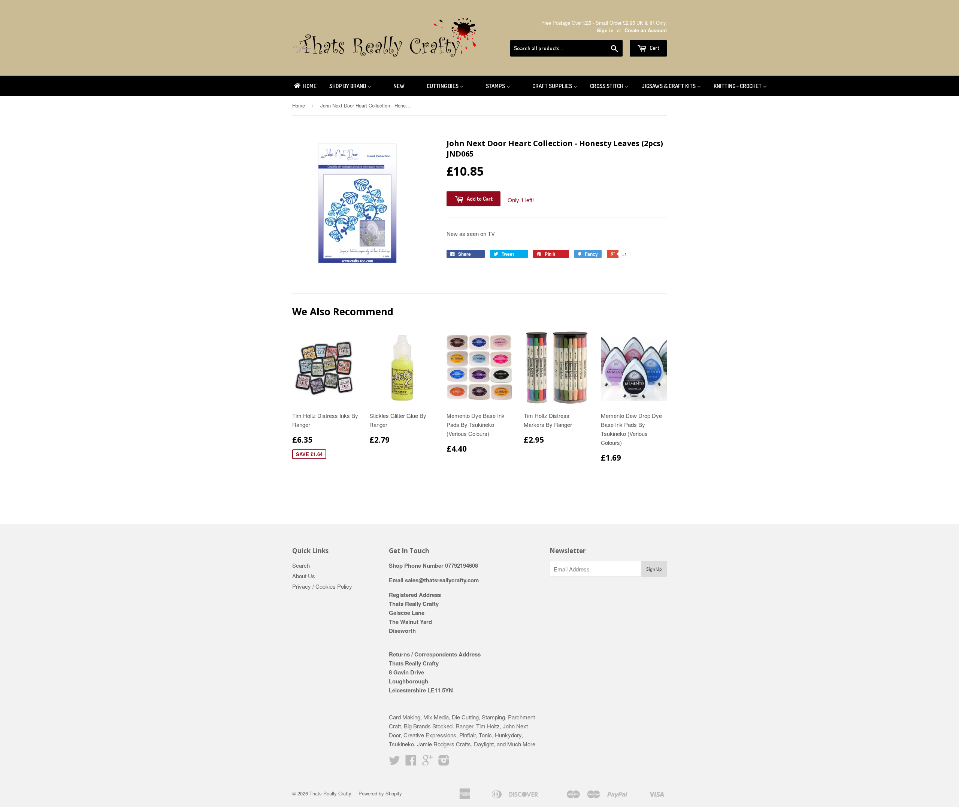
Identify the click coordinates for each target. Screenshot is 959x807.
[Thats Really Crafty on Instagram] (444, 762)
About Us (303, 576)
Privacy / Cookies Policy (322, 586)
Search (301, 565)
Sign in (605, 30)
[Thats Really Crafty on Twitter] (394, 762)
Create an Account (645, 30)
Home (298, 105)
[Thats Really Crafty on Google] (427, 762)
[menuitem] (305, 86)
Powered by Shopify (380, 793)
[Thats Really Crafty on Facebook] (411, 762)
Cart (653, 47)
